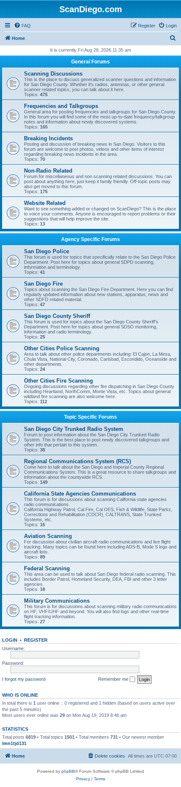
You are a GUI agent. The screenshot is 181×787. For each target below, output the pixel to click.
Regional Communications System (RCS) (77, 461)
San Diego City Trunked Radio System (73, 429)
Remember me (114, 679)
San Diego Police (46, 251)
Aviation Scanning (48, 536)
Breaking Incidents (48, 138)
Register (36, 640)
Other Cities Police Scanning (61, 348)
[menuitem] (22, 26)
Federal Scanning (47, 568)
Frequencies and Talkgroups (61, 106)
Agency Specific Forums (90, 239)
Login (9, 640)
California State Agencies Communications (80, 494)
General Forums (90, 62)
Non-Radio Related (48, 171)
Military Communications (57, 601)
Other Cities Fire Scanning (58, 381)
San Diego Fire (43, 284)
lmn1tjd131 (14, 743)
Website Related (45, 203)
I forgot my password (23, 679)
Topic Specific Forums (90, 417)
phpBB (68, 771)
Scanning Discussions (53, 74)
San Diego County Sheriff (57, 316)
